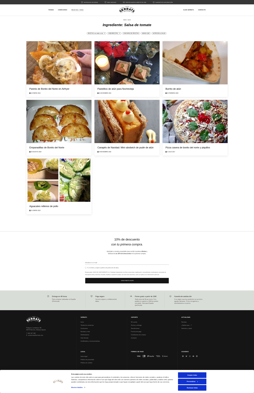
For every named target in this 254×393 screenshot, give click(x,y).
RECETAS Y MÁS (77, 10)
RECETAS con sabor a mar (95, 33)
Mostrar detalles (77, 387)
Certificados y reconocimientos (90, 341)
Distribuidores (85, 335)
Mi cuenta (134, 322)
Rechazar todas (192, 388)
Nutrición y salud (186, 328)
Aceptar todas (192, 375)
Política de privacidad (87, 359)
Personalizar (191, 381)
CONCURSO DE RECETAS (131, 33)
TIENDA (51, 10)
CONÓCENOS (62, 10)
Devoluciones (135, 328)
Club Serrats (84, 338)
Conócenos (84, 328)
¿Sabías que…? (186, 325)
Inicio (82, 322)
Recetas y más (85, 331)
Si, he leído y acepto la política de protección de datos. (103, 267)
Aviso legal (84, 356)
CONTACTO (202, 10)
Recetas (184, 322)
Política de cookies (86, 363)
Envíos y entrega (136, 325)
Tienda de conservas (87, 325)
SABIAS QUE (146, 33)
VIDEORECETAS (113, 33)
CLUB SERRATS (188, 10)
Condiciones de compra (138, 335)
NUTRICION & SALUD (159, 33)
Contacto (134, 338)
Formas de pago (136, 331)
